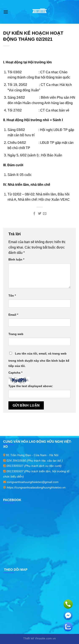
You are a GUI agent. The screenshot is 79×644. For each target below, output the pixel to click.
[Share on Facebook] (34, 214)
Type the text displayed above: (30, 386)
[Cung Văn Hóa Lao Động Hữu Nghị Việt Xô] (39, 12)
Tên (12, 295)
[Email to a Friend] (44, 214)
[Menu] (5, 12)
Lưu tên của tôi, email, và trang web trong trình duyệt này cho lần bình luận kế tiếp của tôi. (38, 360)
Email (13, 314)
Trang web (15, 334)
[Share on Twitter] (39, 214)
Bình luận (16, 259)
